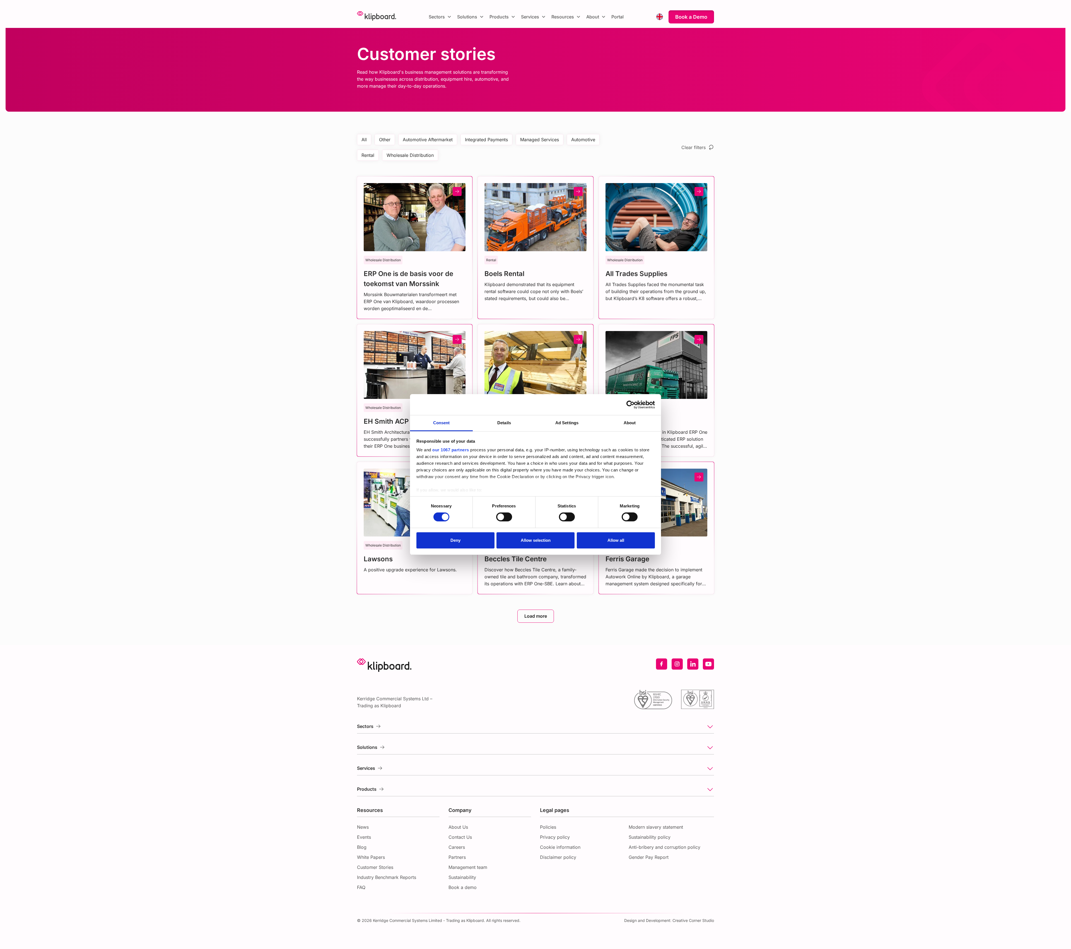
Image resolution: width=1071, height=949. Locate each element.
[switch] (504, 516)
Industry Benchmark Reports (386, 877)
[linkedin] (692, 664)
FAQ (361, 887)
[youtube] (708, 664)
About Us (458, 827)
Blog (361, 847)
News (363, 827)
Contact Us (460, 837)
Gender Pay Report (649, 857)
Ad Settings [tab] (566, 422)
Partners (457, 857)
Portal (617, 17)
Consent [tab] (441, 422)
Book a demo (462, 887)
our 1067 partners (450, 449)
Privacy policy (555, 837)
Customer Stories (375, 867)
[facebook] (661, 664)
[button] (440, 17)
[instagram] (677, 664)
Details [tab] (504, 422)
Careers (456, 847)
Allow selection (536, 540)
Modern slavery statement (656, 827)
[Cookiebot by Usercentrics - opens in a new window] (630, 404)
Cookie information (560, 847)
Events (364, 837)
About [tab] (630, 422)
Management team (467, 867)
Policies (548, 827)
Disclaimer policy (558, 857)
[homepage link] (376, 16)
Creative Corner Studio (693, 920)
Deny (455, 540)
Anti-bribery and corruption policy (664, 847)
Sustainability (462, 877)
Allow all (615, 540)
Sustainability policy (649, 837)
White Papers (371, 857)
